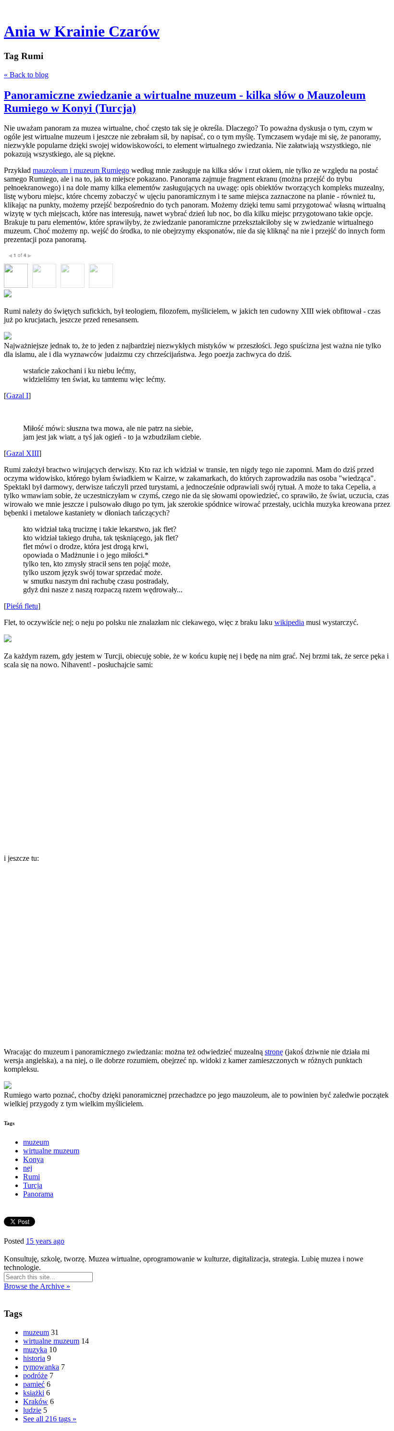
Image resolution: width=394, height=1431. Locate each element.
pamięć (34, 1384)
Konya (33, 1159)
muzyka (35, 1349)
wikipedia (289, 622)
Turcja (32, 1185)
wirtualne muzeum (51, 1151)
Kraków (35, 1401)
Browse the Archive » (37, 1286)
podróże (35, 1375)
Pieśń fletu (22, 606)
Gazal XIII (22, 453)
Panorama (38, 1194)
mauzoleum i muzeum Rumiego (81, 170)
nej (27, 1168)
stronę (274, 1052)
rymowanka (41, 1367)
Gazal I (17, 395)
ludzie (32, 1410)
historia (34, 1358)
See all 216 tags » (49, 1419)
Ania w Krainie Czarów (82, 31)
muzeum (36, 1142)
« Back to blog (26, 75)
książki (33, 1393)
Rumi (31, 1177)
